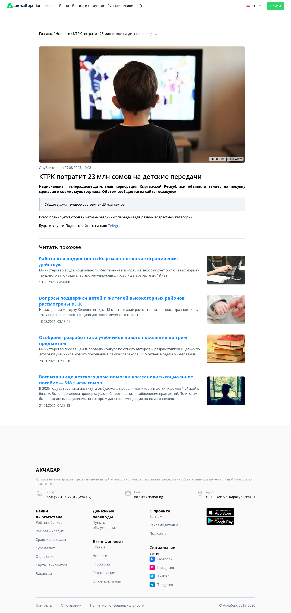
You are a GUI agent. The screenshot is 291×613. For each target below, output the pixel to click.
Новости (63, 33)
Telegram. (116, 225)
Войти (275, 6)
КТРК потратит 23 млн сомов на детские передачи (115, 33)
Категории (44, 6)
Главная (46, 33)
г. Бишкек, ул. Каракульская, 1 (230, 497)
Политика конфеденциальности (117, 605)
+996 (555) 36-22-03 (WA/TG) (68, 497)
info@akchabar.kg (148, 497)
